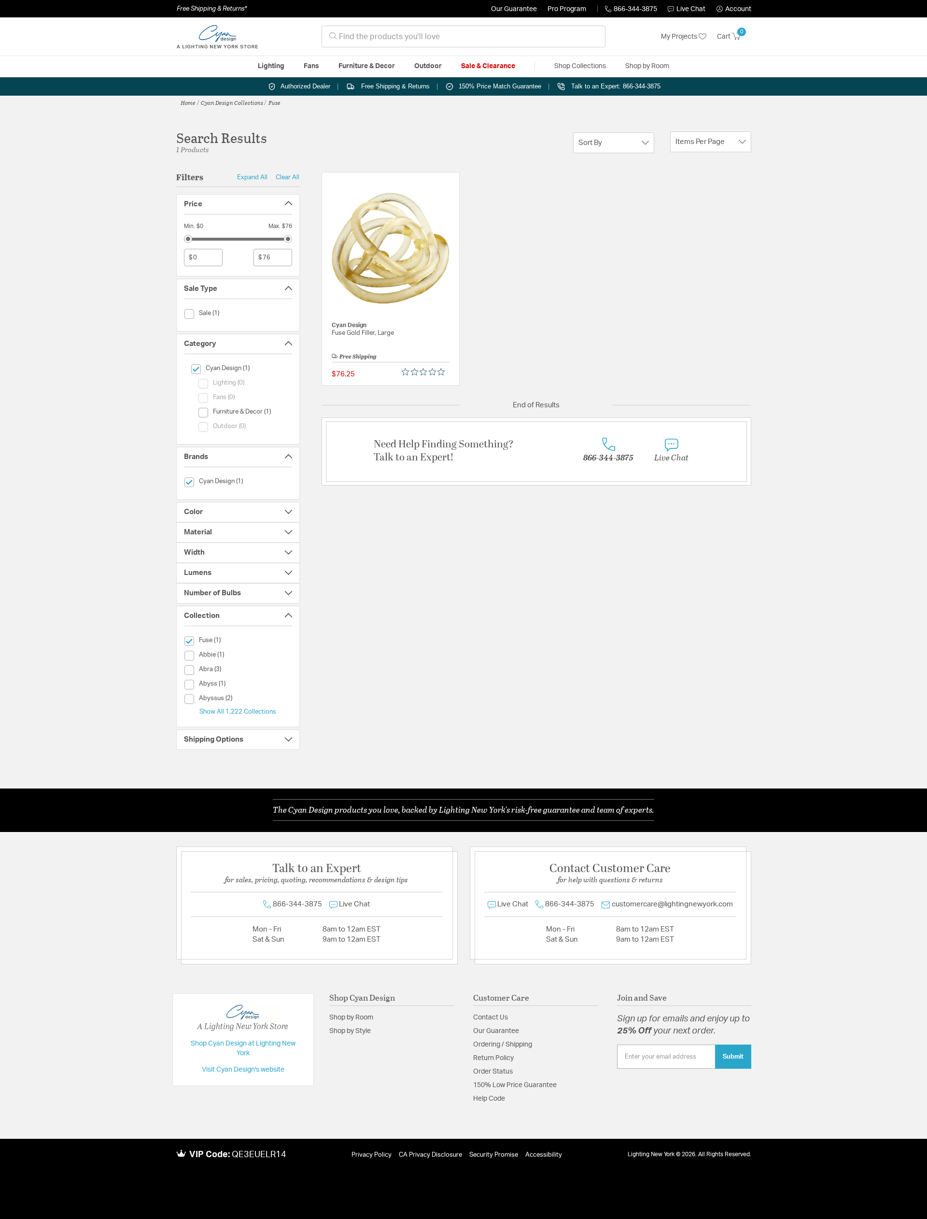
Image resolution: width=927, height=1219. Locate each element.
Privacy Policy (371, 1155)
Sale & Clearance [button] (488, 66)
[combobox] (463, 36)
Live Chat (690, 9)
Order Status (493, 1071)
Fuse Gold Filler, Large (363, 333)
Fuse (274, 102)
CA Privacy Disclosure (430, 1155)
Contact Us (490, 1017)
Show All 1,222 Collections (237, 711)
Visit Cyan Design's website (243, 1069)
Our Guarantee (514, 9)
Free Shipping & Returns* (212, 8)
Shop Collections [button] (580, 66)
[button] (733, 9)
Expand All (252, 177)
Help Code (489, 1098)
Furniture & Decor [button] (366, 66)
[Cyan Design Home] (217, 37)
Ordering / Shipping (502, 1044)
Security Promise (493, 1155)
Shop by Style (350, 1031)
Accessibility (543, 1155)
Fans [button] (311, 66)
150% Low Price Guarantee (515, 1085)
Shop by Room (351, 1017)
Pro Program (567, 9)
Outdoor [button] (428, 66)
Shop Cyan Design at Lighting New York (243, 1048)
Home (188, 102)
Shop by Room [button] (647, 66)
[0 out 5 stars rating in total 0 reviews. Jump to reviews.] (425, 372)
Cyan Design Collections (232, 102)
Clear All (287, 177)
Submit (733, 1056)
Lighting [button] (271, 66)
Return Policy (493, 1058)
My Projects (680, 36)
